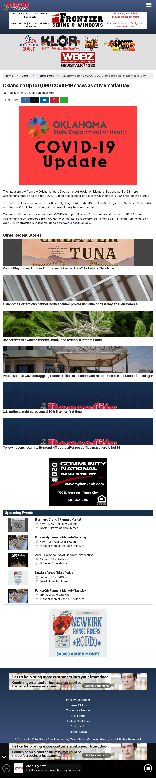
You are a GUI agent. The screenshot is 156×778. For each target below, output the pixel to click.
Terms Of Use (78, 705)
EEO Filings (78, 716)
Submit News (78, 732)
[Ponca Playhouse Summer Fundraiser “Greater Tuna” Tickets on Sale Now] (78, 252)
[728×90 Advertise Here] (78, 751)
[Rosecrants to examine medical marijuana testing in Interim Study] (78, 324)
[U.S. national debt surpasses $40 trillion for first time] (78, 395)
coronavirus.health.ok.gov (73, 223)
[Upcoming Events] (18, 525)
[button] (149, 5)
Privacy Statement (78, 700)
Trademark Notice (78, 710)
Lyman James (45, 92)
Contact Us (78, 726)
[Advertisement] (78, 20)
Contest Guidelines (78, 721)
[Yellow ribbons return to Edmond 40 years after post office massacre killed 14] (78, 431)
